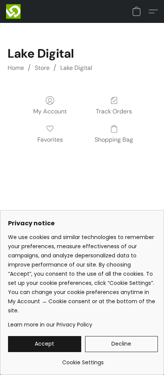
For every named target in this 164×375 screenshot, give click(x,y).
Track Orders (114, 111)
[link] (83, 359)
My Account (50, 111)
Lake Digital (76, 68)
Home (16, 68)
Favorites (50, 140)
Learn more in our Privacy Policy (50, 324)
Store (42, 68)
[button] (13, 11)
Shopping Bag (114, 140)
